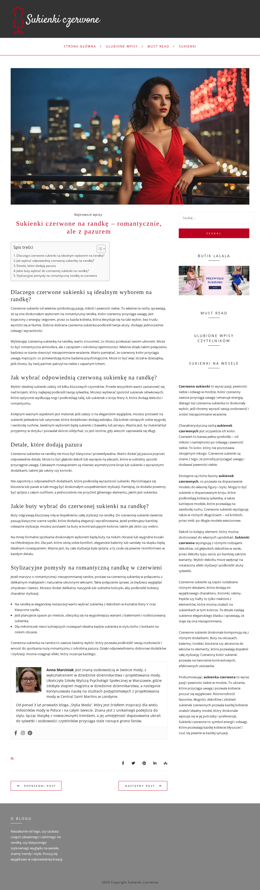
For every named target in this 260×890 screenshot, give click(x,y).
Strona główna (80, 46)
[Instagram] (23, 733)
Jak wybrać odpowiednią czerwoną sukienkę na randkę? (55, 260)
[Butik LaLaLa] (214, 280)
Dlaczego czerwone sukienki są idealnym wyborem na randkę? (60, 255)
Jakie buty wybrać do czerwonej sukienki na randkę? (53, 271)
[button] (98, 248)
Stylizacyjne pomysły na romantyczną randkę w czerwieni (57, 275)
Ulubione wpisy (122, 46)
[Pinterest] (30, 733)
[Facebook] (15, 733)
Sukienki (187, 46)
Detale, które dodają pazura (36, 266)
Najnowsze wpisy (88, 214)
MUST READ (158, 46)
